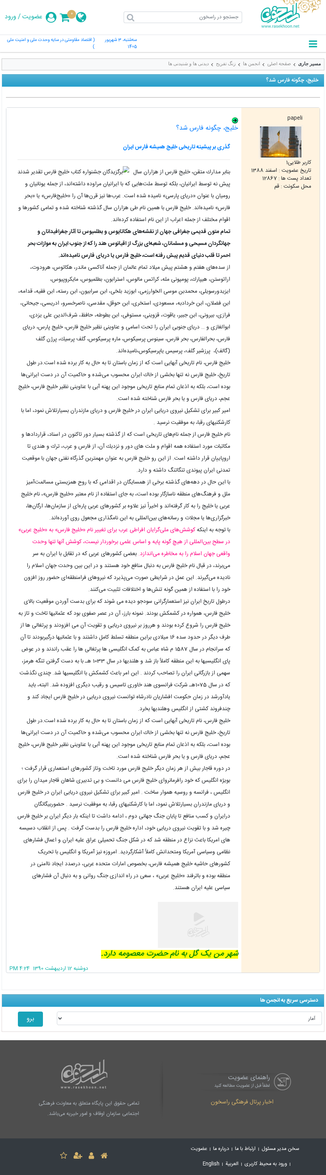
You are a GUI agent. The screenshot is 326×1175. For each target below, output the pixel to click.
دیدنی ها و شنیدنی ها (188, 63)
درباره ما (221, 1149)
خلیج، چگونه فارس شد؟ (207, 128)
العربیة (232, 1164)
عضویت (32, 17)
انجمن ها (251, 63)
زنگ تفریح (226, 63)
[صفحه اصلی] (104, 1157)
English (211, 1164)
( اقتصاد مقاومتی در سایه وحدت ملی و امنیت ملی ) (51, 43)
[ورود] (91, 1157)
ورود (10, 17)
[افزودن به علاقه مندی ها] (63, 1157)
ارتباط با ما (245, 1149)
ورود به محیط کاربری (265, 1164)
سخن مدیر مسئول (280, 1149)
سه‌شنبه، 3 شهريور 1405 (120, 43)
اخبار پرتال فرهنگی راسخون (242, 1102)
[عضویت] (77, 1157)
